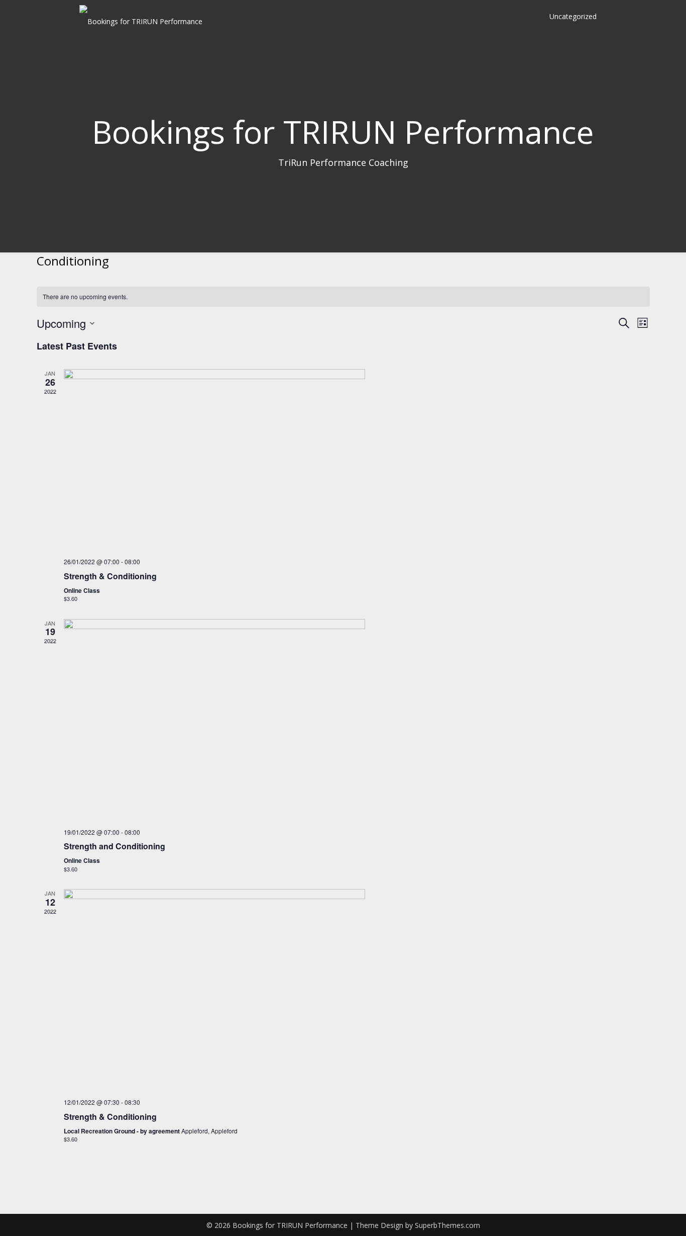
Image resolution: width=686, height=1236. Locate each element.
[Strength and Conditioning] (357, 719)
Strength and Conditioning (114, 846)
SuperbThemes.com (447, 1225)
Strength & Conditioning (110, 576)
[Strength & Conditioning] (357, 459)
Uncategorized (573, 16)
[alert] (343, 297)
